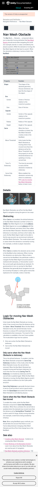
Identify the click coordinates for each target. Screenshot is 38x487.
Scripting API (28, 8)
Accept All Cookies (19, 483)
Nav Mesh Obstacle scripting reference (17, 451)
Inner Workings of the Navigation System (18, 444)
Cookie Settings (19, 473)
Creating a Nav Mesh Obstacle (14, 439)
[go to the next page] (32, 28)
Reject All (19, 477)
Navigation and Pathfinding (11, 19)
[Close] (36, 455)
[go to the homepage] (20, 3)
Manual (18, 8)
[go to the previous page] (6, 28)
